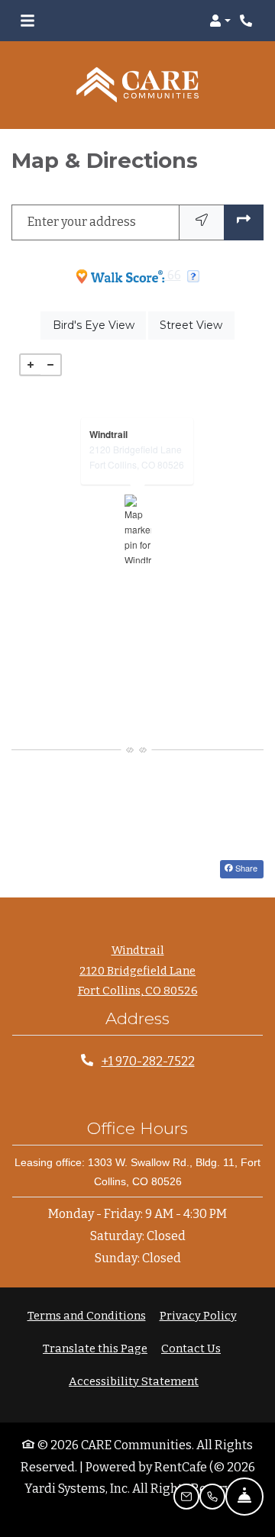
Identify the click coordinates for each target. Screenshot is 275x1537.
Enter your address (82, 221)
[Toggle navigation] (27, 20)
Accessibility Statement (134, 1381)
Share (245, 868)
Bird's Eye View (99, 324)
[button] (220, 20)
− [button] (50, 365)
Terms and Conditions (87, 1315)
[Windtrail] (138, 529)
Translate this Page (95, 1348)
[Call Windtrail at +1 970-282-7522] (247, 20)
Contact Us (191, 1348)
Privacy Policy (198, 1315)
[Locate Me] (202, 222)
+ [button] (30, 365)
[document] (137, 529)
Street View (197, 324)
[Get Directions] (244, 222)
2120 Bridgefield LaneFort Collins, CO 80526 (136, 457)
